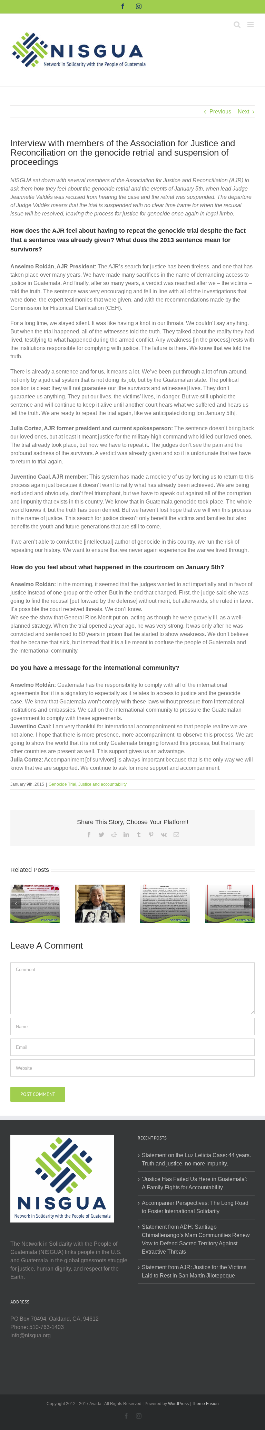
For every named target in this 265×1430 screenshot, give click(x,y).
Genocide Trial (62, 784)
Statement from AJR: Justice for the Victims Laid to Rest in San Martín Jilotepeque (194, 1271)
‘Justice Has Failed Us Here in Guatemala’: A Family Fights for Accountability (194, 1183)
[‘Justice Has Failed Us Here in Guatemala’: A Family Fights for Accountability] (100, 903)
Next (243, 111)
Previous (220, 111)
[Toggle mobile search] (237, 24)
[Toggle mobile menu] (251, 24)
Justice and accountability (102, 784)
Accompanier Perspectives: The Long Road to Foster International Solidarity (195, 1207)
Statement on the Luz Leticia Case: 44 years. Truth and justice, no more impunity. (196, 1159)
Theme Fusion (205, 1403)
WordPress (178, 1403)
